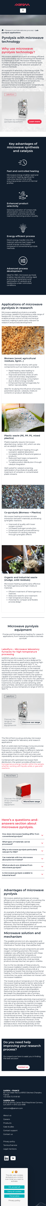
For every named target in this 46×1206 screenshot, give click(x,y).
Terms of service (10, 1145)
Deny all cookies (14, 1192)
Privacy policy (9, 1141)
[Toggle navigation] (23, 10)
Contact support (10, 1131)
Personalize (14, 1196)
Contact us (23, 1067)
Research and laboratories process (19, 30)
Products (7, 1123)
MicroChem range (32, 802)
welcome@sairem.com (13, 1108)
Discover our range (31, 722)
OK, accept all (14, 1187)
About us (7, 1115)
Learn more (34, 122)
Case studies (8, 1127)
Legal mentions (9, 1149)
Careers (6, 1119)
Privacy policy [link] (14, 1200)
